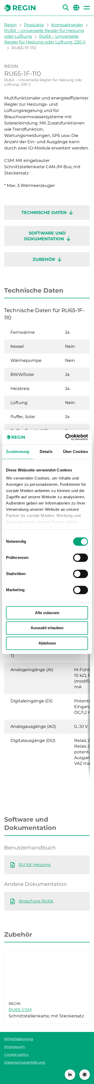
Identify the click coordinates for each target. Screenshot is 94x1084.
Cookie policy (16, 1054)
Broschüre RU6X (36, 901)
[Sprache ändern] (84, 1074)
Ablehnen (47, 643)
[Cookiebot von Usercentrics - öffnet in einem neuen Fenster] (66, 437)
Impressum (14, 1046)
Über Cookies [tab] (75, 451)
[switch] (80, 557)
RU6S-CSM (20, 1009)
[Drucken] (85, 78)
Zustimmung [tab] (17, 451)
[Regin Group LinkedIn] (70, 1074)
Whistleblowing (18, 1039)
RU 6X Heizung (35, 864)
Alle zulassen (47, 612)
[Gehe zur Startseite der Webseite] (20, 7)
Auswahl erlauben (47, 628)
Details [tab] (46, 451)
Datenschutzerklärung (24, 1062)
